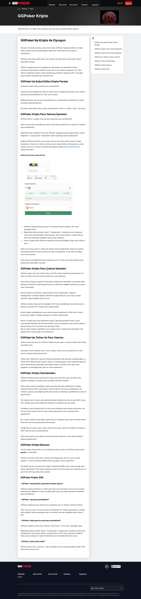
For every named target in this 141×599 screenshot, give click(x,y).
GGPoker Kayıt (74, 147)
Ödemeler (21, 574)
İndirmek (67, 574)
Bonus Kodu (52, 574)
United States (99, 588)
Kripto (20, 577)
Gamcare (103, 595)
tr (121, 3)
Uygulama (83, 574)
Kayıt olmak (37, 574)
